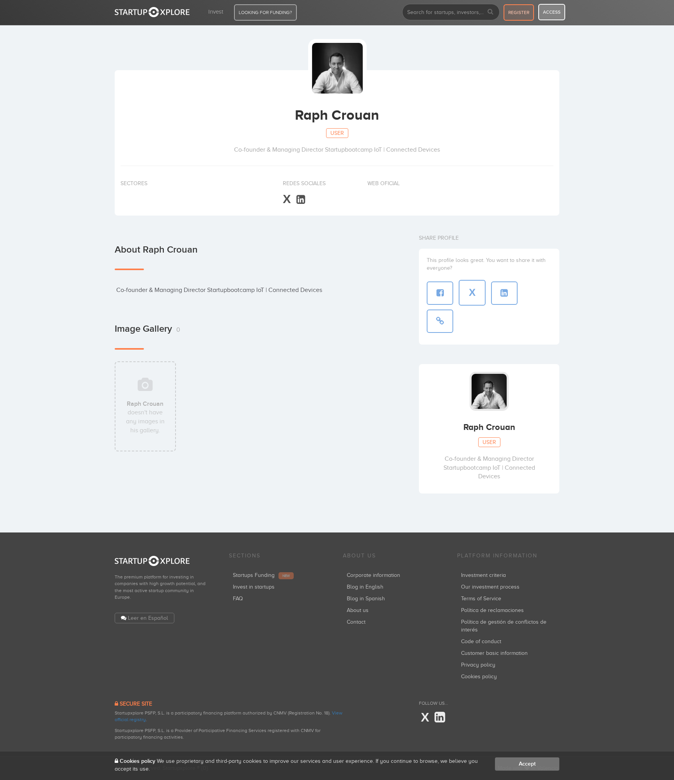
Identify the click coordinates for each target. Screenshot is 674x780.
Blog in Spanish (366, 598)
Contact (356, 622)
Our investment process (490, 587)
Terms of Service (481, 598)
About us (358, 610)
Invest (215, 12)
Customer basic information (494, 653)
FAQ (238, 598)
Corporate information (373, 575)
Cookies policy (479, 676)
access (551, 12)
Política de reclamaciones (492, 610)
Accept (527, 764)
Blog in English (365, 587)
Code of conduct (481, 641)
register (518, 12)
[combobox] (451, 12)
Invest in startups (254, 587)
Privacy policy (478, 665)
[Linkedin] (300, 199)
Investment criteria (483, 575)
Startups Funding (261, 575)
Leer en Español (148, 618)
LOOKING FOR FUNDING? (265, 12)
